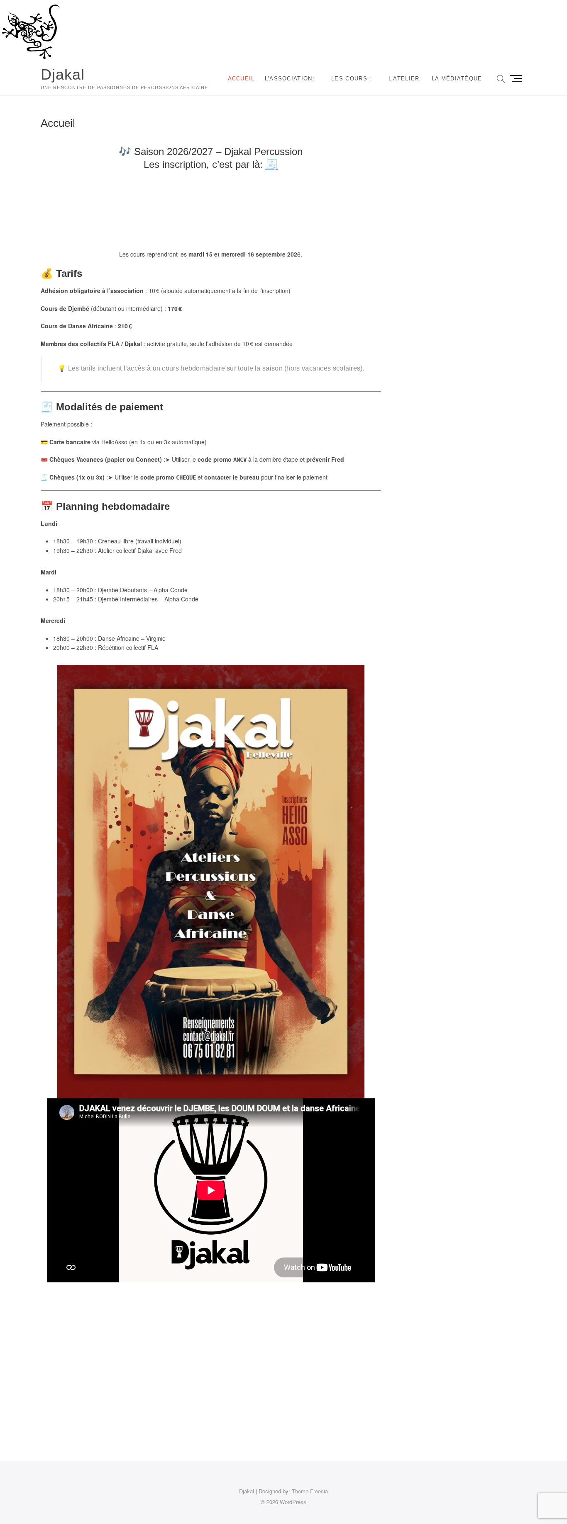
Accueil (241, 78)
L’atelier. (405, 78)
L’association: (290, 78)
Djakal (63, 74)
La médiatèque (457, 78)
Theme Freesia (310, 1491)
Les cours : (351, 78)
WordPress (293, 1502)
